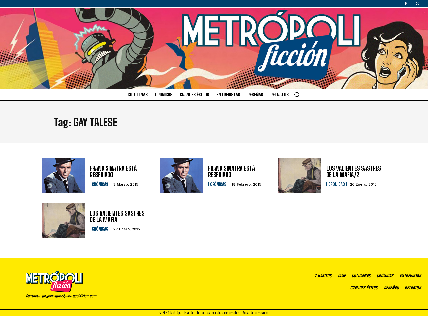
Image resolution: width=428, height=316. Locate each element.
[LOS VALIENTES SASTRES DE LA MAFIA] (63, 220)
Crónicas (100, 184)
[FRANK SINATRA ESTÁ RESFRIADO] (63, 175)
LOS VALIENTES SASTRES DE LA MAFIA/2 (353, 171)
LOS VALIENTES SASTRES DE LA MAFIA (117, 216)
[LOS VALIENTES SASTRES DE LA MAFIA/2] (299, 175)
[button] (297, 94)
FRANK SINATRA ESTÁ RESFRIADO (113, 171)
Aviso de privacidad (256, 312)
